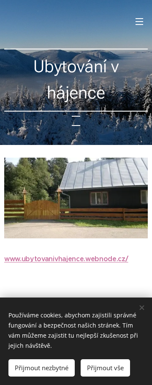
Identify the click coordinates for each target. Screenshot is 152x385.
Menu (139, 21)
